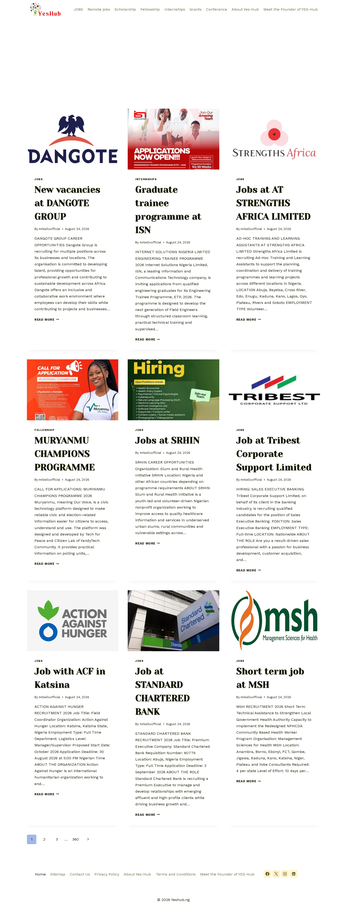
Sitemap (57, 874)
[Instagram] (285, 874)
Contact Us (80, 874)
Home (40, 874)
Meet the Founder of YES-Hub (290, 9)
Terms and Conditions (176, 874)
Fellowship (150, 9)
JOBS (78, 9)
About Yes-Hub (245, 9)
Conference (216, 9)
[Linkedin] (293, 874)
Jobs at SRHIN (167, 440)
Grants (196, 9)
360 (75, 839)
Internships (175, 9)
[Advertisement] (173, 54)
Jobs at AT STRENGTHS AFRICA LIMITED (273, 203)
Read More (46, 319)
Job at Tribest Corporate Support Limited (274, 453)
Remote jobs (99, 9)
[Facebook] (267, 874)
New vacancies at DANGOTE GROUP (67, 203)
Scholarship (125, 9)
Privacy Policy (106, 874)
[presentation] (72, 139)
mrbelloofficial (49, 229)
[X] (276, 874)
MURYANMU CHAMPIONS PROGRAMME (64, 453)
